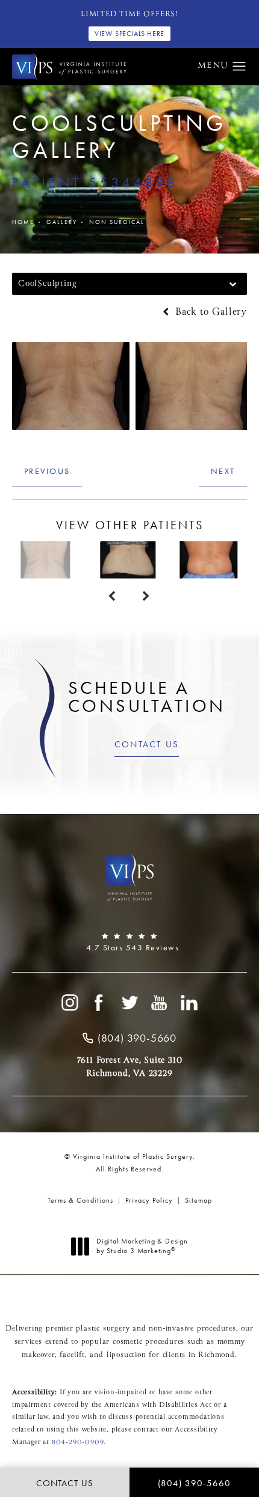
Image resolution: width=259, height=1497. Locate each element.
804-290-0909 (78, 1442)
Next (223, 471)
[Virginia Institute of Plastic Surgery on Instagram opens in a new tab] (69, 1002)
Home (23, 222)
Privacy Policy (149, 1200)
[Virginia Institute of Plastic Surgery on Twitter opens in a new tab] (129, 1002)
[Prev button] (112, 597)
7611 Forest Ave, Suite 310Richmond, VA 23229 (130, 1067)
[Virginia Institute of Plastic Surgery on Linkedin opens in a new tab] (189, 1002)
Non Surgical (117, 222)
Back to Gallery (209, 312)
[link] (129, 942)
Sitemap (198, 1200)
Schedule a (147, 697)
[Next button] (146, 597)
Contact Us (146, 744)
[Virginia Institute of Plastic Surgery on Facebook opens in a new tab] (99, 1002)
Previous (47, 471)
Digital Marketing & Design (142, 1246)
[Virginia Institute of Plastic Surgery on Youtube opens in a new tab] (159, 1002)
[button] (239, 66)
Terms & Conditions (80, 1200)
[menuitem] (69, 1002)
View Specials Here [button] (129, 33)
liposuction (126, 1355)
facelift (72, 1355)
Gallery (61, 222)
